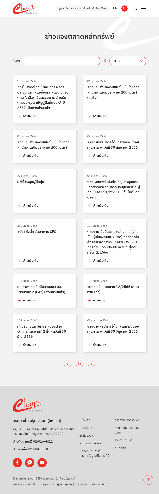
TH (124, 8)
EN (115, 8)
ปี (105, 61)
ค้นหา (16, 61)
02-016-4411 (43, 441)
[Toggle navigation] (143, 8)
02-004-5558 (38, 449)
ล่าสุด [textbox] (116, 61)
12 (79, 363)
